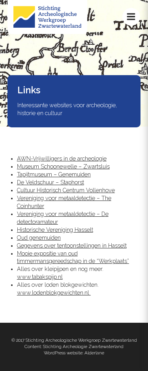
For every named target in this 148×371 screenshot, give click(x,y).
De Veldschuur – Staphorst (50, 182)
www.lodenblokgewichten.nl (54, 293)
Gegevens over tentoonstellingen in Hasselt (72, 245)
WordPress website (63, 353)
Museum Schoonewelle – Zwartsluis (63, 166)
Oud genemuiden (39, 238)
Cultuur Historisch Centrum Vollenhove (66, 190)
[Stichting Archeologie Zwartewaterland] (47, 26)
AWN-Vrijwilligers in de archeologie (62, 158)
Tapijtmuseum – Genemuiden (54, 174)
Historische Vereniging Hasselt (55, 230)
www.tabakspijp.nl (40, 277)
